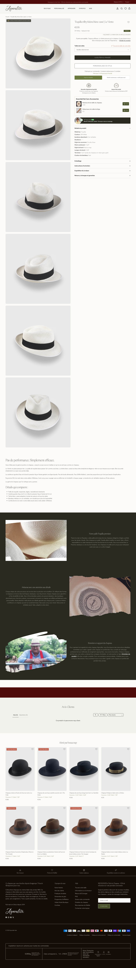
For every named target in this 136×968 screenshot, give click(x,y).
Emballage (78, 161)
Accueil (7, 16)
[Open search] (95, 714)
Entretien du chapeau (81, 902)
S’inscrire (104, 906)
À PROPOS (82, 8)
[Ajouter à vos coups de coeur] (128, 22)
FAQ (76, 896)
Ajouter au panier (102, 58)
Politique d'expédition (84, 935)
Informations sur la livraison (83, 891)
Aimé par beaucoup (68, 743)
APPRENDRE (71, 8)
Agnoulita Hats (13, 930)
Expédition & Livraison (82, 171)
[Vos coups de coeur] (126, 9)
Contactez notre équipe (82, 908)
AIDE (90, 8)
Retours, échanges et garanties (85, 176)
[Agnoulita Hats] (14, 8)
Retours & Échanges (81, 893)
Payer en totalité (88, 77)
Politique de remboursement (99, 935)
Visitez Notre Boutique (61, 902)
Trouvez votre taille (80, 888)
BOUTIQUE (47, 8)
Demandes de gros (60, 896)
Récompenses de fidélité (82, 905)
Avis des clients (59, 891)
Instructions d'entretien (82, 166)
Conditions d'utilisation (72, 935)
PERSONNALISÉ (59, 8)
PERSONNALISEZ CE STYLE (102, 66)
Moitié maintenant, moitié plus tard (116, 77)
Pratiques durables (60, 893)
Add (126, 104)
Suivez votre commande (82, 899)
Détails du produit (80, 128)
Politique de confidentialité (114, 935)
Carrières (57, 905)
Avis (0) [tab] (15, 715)
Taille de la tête (79, 46)
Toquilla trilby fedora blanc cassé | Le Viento (21, 16)
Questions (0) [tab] (23, 715)
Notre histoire (59, 888)
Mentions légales (126, 935)
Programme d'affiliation (62, 899)
